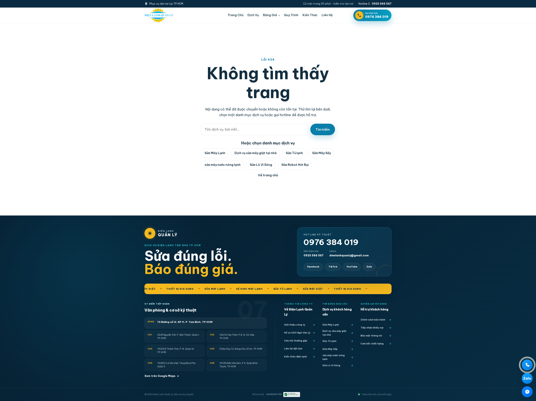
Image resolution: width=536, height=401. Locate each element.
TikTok (333, 266)
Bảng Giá (270, 15)
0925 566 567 (313, 253)
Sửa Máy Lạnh (215, 153)
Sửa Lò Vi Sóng (261, 165)
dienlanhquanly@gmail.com (349, 253)
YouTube (352, 266)
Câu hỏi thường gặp (295, 340)
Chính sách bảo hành (373, 319)
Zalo (369, 266)
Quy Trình (291, 15)
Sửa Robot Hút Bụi (295, 165)
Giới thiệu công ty (294, 324)
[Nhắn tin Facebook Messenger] (527, 391)
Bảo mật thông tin (371, 335)
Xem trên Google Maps (161, 376)
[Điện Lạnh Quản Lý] (158, 15)
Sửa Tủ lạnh (294, 153)
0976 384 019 (331, 242)
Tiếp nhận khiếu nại (372, 327)
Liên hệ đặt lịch (293, 348)
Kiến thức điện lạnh (295, 356)
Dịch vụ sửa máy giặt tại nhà (255, 153)
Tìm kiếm (323, 129)
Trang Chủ (235, 15)
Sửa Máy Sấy (321, 153)
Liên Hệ (327, 15)
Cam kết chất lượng (372, 343)
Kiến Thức (310, 15)
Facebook (313, 266)
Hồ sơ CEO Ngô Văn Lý (297, 332)
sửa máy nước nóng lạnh (223, 165)
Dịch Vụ (253, 15)
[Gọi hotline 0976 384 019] (527, 364)
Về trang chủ (268, 175)
